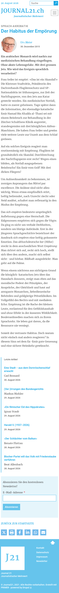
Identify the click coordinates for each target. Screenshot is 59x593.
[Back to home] (22, 12)
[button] (4, 532)
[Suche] (56, 3)
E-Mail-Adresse (13, 492)
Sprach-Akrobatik (14, 26)
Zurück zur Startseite (17, 523)
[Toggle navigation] (54, 13)
